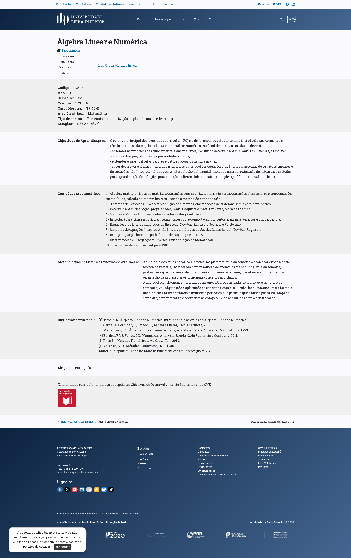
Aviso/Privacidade (91, 522)
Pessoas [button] (263, 4)
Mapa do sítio (265, 455)
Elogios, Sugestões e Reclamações (77, 513)
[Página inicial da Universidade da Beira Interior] (82, 19)
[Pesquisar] (281, 19)
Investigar (163, 19)
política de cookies (36, 546)
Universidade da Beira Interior (74, 447)
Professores (205, 467)
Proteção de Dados (117, 522)
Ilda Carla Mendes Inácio (118, 65)
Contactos (63, 464)
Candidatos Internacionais (115, 4)
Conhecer (216, 19)
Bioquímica (71, 50)
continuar (62, 547)
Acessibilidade (66, 522)
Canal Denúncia (130, 513)
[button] (287, 4)
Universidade (163, 4)
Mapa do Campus (269, 451)
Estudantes (64, 4)
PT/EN (277, 4)
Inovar (182, 19)
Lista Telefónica (267, 463)
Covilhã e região (267, 447)
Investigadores (206, 470)
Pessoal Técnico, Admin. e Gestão (217, 474)
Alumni (143, 4)
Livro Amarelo (109, 513)
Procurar (263, 467)
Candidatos (84, 4)
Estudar (143, 19)
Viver (198, 19)
